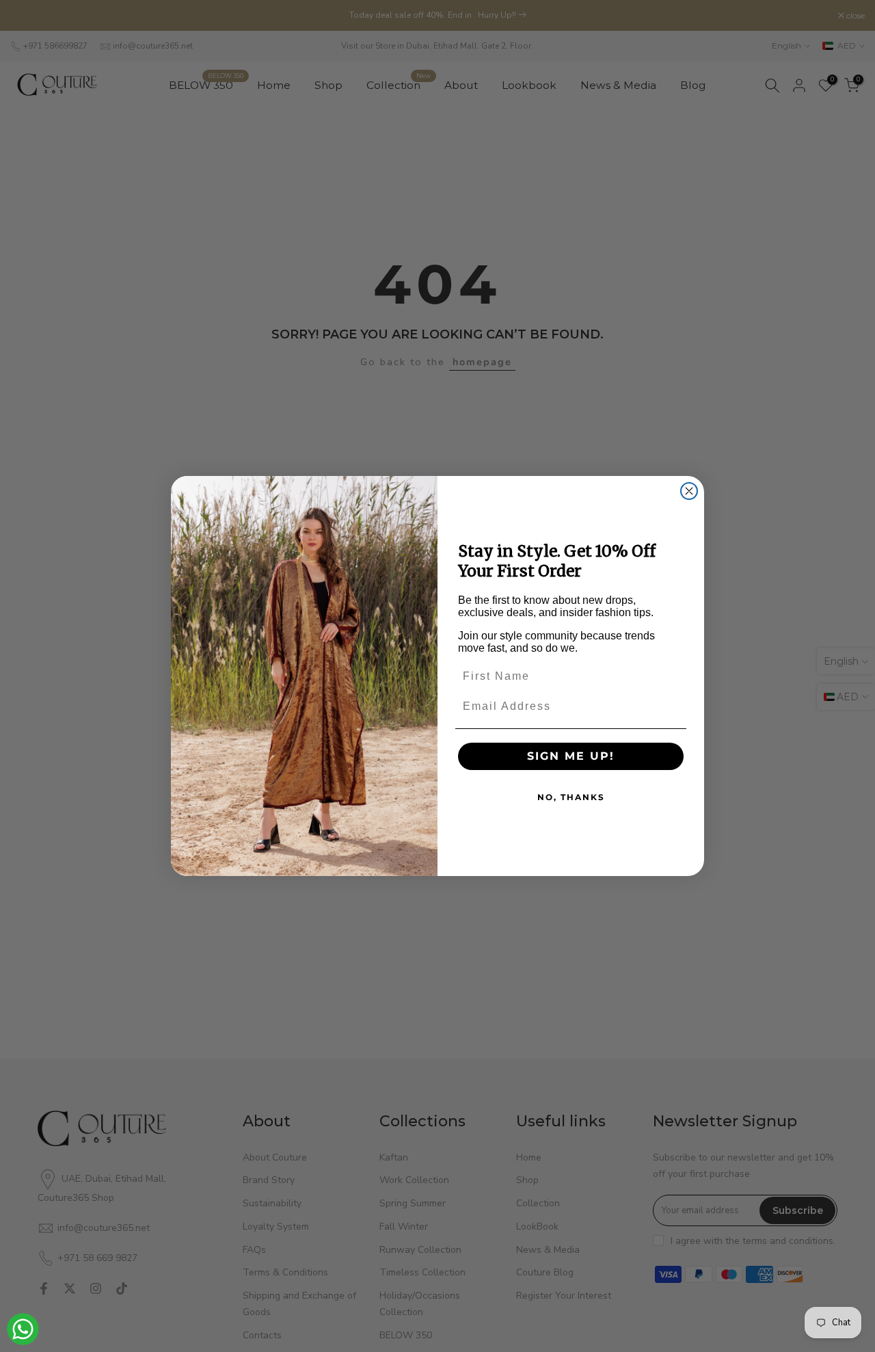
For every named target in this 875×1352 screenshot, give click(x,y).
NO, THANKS (571, 797)
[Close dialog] (689, 491)
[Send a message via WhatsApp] (23, 1329)
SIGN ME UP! (571, 756)
